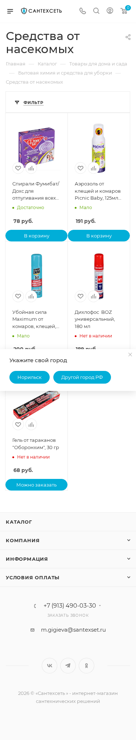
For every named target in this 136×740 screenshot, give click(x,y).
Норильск (29, 377)
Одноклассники (86, 665)
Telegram (68, 665)
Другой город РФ (82, 377)
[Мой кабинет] (110, 11)
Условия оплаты (32, 577)
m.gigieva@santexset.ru (73, 629)
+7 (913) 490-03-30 (70, 606)
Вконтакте (49, 665)
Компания (23, 540)
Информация (27, 559)
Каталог (19, 522)
